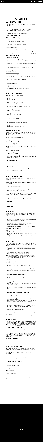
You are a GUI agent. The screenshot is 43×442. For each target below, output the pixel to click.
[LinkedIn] (22, 429)
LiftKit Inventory (40, 1)
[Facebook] (20, 429)
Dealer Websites (35, 1)
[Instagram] (21, 429)
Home (31, 1)
